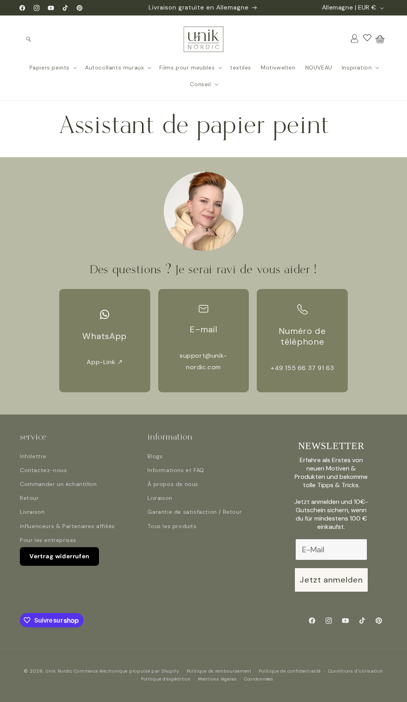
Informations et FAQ (175, 470)
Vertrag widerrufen (59, 556)
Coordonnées (258, 679)
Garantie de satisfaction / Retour (194, 511)
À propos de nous (172, 484)
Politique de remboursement (219, 671)
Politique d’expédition (165, 679)
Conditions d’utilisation (355, 671)
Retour (29, 497)
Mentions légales (217, 679)
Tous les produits (171, 526)
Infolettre (33, 456)
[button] (28, 39)
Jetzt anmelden (331, 580)
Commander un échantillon (58, 484)
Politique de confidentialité (290, 671)
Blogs (155, 456)
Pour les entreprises (48, 540)
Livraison (32, 511)
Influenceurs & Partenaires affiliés (67, 526)
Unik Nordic (59, 671)
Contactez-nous (43, 470)
